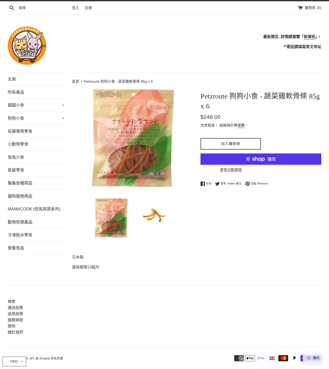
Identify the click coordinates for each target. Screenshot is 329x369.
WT (32, 358)
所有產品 (16, 92)
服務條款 (15, 320)
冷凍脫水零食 (20, 235)
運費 (241, 125)
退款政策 (15, 314)
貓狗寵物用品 (20, 196)
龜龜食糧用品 (20, 183)
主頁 (12, 79)
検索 (11, 301)
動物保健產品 (20, 222)
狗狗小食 (36, 118)
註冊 (88, 8)
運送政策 (15, 307)
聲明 (11, 326)
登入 (75, 8)
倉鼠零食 (16, 170)
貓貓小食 (36, 105)
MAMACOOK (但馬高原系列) (34, 209)
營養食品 (16, 248)
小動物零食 (18, 144)
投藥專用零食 (20, 131)
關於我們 (15, 332)
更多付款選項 (231, 170)
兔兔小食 (16, 157)
